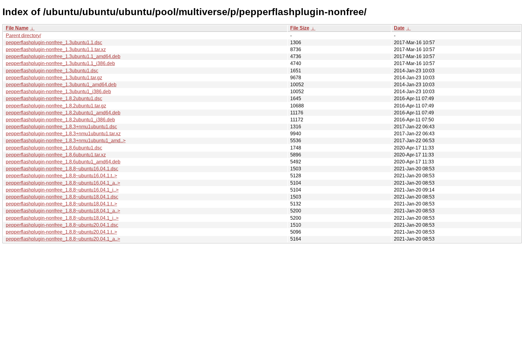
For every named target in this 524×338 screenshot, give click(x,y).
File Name (17, 28)
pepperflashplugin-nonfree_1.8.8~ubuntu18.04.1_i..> (62, 218)
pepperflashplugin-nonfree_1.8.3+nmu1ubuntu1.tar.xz (63, 133)
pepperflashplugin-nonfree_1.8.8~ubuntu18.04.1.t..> (61, 203)
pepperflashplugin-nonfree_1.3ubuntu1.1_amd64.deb (63, 56)
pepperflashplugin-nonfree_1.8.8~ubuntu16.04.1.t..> (61, 175)
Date (399, 28)
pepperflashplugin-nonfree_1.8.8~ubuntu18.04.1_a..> (63, 210)
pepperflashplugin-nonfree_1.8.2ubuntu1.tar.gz (56, 105)
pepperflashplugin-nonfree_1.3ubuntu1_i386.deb (58, 91)
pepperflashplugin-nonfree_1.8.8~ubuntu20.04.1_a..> (63, 238)
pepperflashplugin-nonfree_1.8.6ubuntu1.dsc (54, 147)
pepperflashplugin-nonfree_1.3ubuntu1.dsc (52, 70)
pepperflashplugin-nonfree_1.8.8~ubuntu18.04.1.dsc (62, 196)
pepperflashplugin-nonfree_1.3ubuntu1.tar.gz (54, 77)
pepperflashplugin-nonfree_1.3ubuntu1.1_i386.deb (60, 63)
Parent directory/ (23, 35)
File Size (299, 28)
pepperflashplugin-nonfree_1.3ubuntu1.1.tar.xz (56, 49)
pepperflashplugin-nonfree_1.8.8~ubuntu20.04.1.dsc (62, 225)
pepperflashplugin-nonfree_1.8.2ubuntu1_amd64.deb (63, 112)
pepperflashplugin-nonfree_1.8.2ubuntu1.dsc (54, 98)
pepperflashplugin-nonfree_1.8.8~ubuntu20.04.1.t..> (61, 232)
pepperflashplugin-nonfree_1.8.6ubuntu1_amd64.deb (63, 161)
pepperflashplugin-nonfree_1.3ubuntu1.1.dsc (54, 42)
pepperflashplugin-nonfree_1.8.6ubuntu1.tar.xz (56, 154)
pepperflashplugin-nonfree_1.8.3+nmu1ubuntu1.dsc (61, 126)
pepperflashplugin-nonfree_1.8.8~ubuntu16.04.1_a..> (63, 182)
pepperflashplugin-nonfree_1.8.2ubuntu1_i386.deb (60, 119)
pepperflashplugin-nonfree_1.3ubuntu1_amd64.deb (61, 84)
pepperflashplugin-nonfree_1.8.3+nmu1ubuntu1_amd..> (66, 140)
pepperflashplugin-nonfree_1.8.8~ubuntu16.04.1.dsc (62, 168)
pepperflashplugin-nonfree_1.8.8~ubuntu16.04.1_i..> (62, 189)
